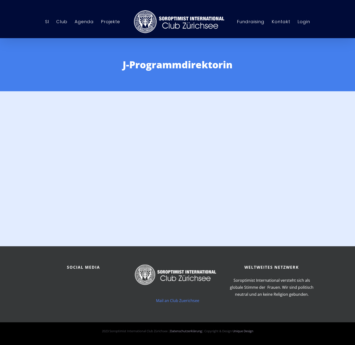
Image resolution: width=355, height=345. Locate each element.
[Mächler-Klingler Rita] (117, 109)
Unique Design (243, 331)
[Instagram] (94, 282)
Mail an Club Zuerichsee (177, 300)
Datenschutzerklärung (186, 331)
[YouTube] (83, 282)
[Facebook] (72, 282)
